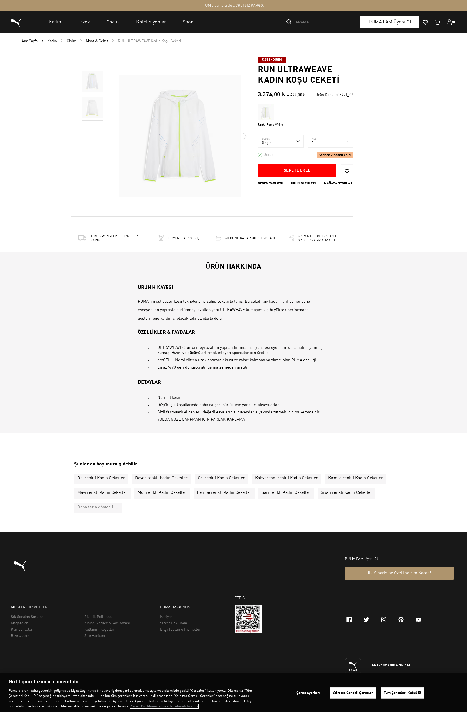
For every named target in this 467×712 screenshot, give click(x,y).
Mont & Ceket (97, 41)
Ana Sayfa (30, 41)
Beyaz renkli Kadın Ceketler (161, 478)
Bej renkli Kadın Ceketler (101, 478)
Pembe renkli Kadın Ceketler (224, 493)
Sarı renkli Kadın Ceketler (286, 493)
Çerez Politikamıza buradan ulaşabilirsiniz (164, 706)
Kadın (52, 41)
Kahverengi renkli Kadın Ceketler (286, 478)
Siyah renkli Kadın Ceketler (346, 493)
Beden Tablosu (270, 183)
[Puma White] (265, 112)
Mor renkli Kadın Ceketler (162, 493)
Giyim (71, 41)
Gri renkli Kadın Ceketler (221, 478)
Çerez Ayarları (308, 693)
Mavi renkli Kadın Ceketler (102, 493)
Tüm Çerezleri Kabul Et (402, 693)
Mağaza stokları (338, 183)
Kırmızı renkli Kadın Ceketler (355, 478)
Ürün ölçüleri (303, 183)
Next (244, 136)
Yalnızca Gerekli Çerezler (353, 693)
